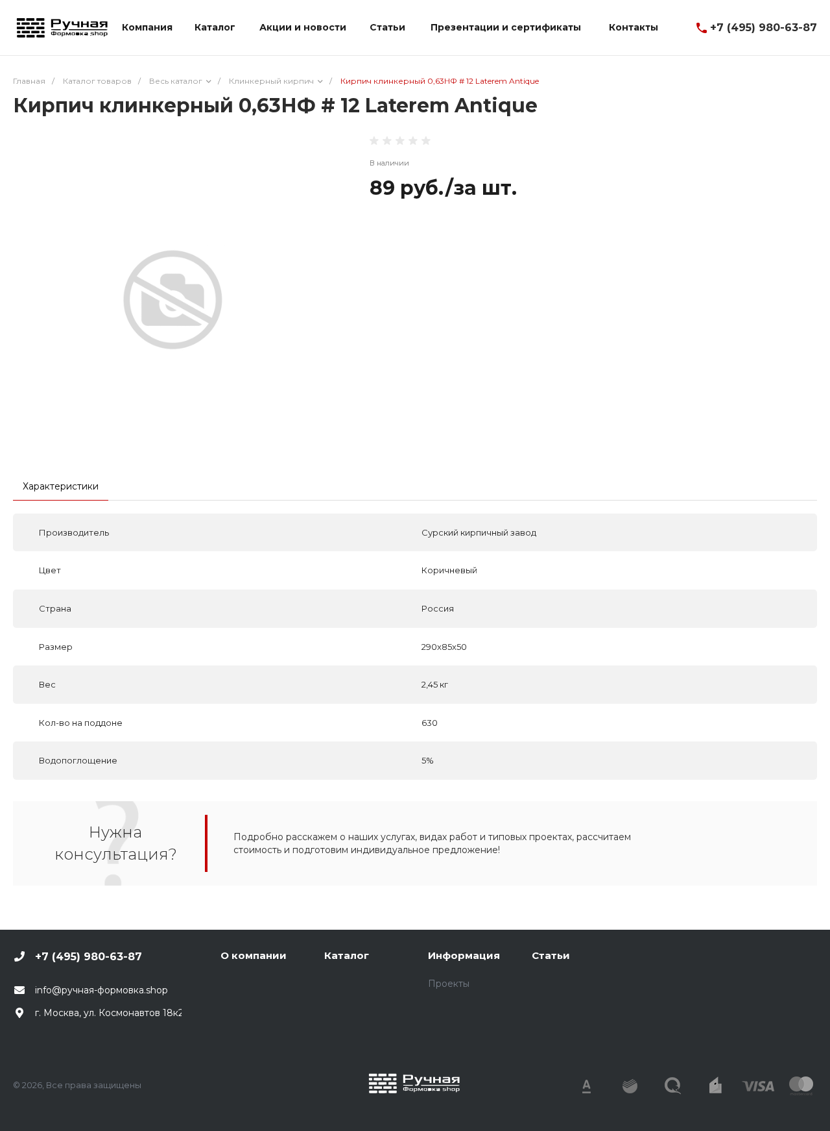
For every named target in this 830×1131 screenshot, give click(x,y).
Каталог (346, 955)
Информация (464, 955)
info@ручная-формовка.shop (101, 990)
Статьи (551, 955)
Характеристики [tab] (61, 486)
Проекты (448, 983)
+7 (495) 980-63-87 (763, 27)
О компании (253, 955)
